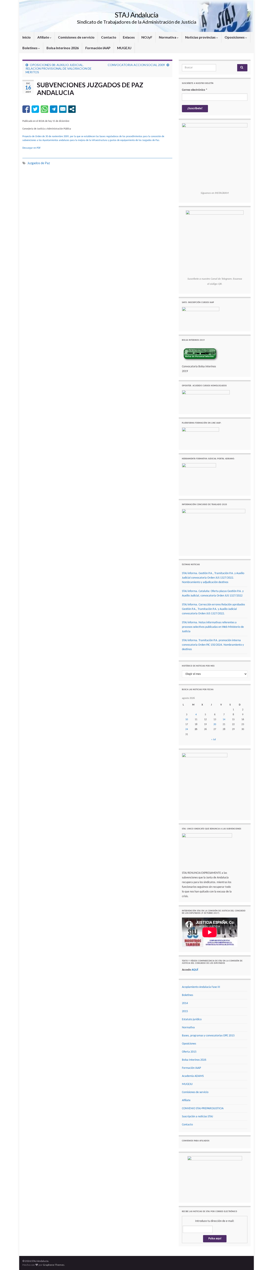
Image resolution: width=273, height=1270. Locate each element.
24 (186, 729)
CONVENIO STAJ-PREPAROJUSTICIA (203, 1108)
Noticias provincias (200, 37)
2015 (185, 1011)
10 (186, 719)
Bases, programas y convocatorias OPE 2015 (208, 1035)
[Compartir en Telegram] (53, 109)
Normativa (168, 37)
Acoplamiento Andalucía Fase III (201, 987)
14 (224, 719)
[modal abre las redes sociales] (72, 109)
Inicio (26, 37)
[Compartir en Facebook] (26, 109)
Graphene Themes (53, 1264)
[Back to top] (263, 1260)
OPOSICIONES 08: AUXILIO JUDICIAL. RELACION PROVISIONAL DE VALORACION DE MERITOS (58, 68)
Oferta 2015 (189, 1051)
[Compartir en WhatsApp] (44, 109)
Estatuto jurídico (192, 1019)
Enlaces (129, 37)
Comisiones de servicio (76, 37)
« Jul (213, 739)
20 (214, 724)
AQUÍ (195, 969)
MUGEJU (124, 48)
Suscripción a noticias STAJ (197, 1116)
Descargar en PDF (31, 148)
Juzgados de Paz (38, 163)
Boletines (30, 48)
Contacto (108, 37)
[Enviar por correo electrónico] (63, 109)
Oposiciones (235, 37)
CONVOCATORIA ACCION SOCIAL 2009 (136, 65)
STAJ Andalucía (136, 15)
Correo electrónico (194, 90)
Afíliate (43, 37)
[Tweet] (35, 109)
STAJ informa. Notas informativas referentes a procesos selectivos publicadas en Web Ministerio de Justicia (213, 627)
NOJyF (146, 37)
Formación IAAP (97, 48)
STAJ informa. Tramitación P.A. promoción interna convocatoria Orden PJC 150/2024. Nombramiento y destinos (213, 645)
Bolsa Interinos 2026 (62, 48)
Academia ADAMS (193, 1076)
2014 (185, 1003)
